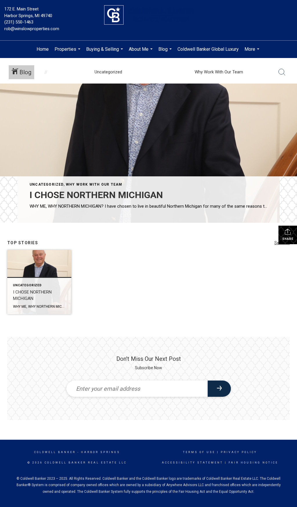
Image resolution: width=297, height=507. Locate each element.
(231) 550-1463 (18, 22)
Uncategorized (47, 184)
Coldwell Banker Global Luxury (208, 49)
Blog (165, 52)
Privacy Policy (239, 452)
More (253, 52)
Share (288, 238)
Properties (68, 52)
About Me (141, 52)
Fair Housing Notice (253, 462)
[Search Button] (282, 72)
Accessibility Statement (192, 462)
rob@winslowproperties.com (31, 28)
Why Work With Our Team (94, 184)
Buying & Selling (105, 52)
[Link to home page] (148, 15)
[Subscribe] (219, 389)
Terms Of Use (199, 452)
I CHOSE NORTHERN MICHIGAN (96, 194)
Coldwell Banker (55, 452)
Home (43, 49)
